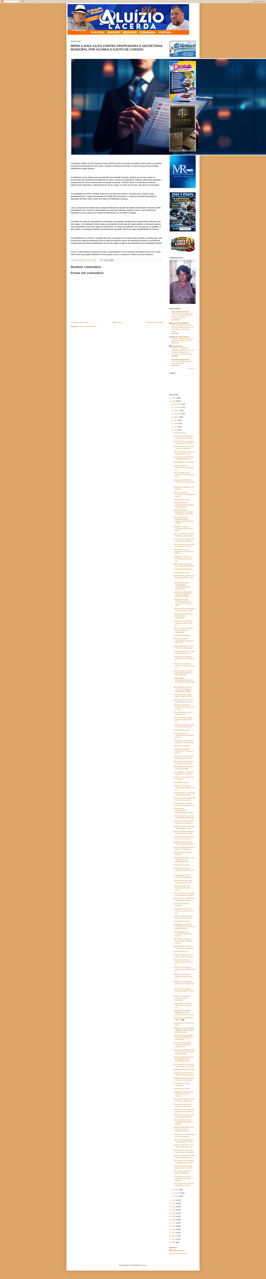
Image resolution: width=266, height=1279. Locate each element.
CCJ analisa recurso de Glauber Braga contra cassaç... (182, 1178)
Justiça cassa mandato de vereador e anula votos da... (183, 623)
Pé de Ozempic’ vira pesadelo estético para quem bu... (183, 934)
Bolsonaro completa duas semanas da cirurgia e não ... (184, 983)
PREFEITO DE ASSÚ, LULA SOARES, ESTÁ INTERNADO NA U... (184, 860)
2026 (174, 398)
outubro (177, 410)
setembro (177, 414)
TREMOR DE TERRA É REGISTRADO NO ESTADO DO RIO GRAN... (184, 1012)
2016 (174, 1226)
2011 (174, 1242)
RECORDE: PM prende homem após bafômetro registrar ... (183, 941)
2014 (174, 1233)
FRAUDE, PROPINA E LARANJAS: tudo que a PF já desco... (184, 707)
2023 (174, 1203)
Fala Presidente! (180, 433)
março (176, 1190)
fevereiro (177, 1193)
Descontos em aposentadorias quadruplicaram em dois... (184, 810)
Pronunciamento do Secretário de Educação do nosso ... (184, 494)
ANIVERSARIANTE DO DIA (184, 1070)
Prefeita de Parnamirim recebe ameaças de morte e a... (184, 666)
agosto (176, 417)
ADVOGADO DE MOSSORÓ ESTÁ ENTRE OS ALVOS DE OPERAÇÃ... (184, 1052)
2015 (174, 1229)
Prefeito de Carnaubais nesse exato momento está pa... (184, 788)
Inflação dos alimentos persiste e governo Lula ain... (183, 976)
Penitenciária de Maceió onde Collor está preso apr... (183, 1005)
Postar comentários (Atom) (87, 326)
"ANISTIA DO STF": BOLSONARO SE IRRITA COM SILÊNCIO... (184, 505)
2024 (174, 1200)
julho (176, 420)
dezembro (178, 404)
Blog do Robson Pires (180, 312)
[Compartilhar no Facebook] (111, 260)
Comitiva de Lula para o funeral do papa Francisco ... (184, 991)
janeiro (176, 1196)
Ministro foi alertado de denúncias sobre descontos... (182, 998)
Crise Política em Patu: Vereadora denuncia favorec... (182, 888)
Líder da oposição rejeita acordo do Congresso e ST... (183, 719)
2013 (174, 1236)
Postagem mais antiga (154, 322)
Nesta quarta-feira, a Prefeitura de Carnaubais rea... (184, 467)
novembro (178, 407)
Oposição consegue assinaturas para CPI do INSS (183, 528)
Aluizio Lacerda (177, 1250)
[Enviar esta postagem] (100, 260)
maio (176, 427)
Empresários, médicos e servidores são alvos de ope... (183, 559)
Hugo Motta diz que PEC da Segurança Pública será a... (184, 578)
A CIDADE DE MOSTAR (183, 569)
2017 (174, 1223)
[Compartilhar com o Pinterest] (113, 260)
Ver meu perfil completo (178, 1253)
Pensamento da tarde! (182, 500)
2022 (174, 1207)
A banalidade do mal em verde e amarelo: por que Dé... (183, 911)
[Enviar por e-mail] (105, 260)
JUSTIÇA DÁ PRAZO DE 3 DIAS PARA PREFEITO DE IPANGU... (184, 1037)
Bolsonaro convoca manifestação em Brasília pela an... (184, 735)
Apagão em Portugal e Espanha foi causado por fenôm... (183, 751)
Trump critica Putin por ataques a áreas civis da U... (183, 962)
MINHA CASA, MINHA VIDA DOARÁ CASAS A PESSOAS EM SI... (184, 1129)
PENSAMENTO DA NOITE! (184, 462)
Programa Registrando (181, 359)
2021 (174, 1210)
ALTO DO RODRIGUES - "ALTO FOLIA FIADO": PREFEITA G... (183, 1045)
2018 (174, 1220)
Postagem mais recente (80, 322)
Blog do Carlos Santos (180, 337)
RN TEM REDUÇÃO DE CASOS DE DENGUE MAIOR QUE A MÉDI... (183, 689)
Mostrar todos (191, 368)
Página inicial (117, 322)
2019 (174, 1216)
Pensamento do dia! (181, 782)
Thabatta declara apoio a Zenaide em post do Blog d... (184, 658)
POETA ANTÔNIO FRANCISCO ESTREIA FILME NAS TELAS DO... (184, 512)
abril (175, 430)
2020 (174, 1213)
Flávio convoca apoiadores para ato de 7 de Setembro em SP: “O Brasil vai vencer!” (182, 316)
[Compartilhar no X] (109, 260)
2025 (174, 401)
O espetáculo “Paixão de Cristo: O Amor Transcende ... (184, 482)
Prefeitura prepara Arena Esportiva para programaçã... (183, 616)
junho (176, 423)
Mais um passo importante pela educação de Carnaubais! (183, 630)
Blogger (144, 1265)
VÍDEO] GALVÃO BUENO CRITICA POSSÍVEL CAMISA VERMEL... (183, 594)
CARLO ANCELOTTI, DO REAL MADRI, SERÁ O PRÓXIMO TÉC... (183, 673)
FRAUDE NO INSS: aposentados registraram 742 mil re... (183, 641)
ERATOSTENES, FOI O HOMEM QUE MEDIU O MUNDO (183, 1122)
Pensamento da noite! (182, 572)
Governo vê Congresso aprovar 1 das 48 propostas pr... (184, 969)
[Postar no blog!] (107, 260)
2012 (174, 1239)
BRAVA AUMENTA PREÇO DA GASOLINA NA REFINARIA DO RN (184, 1059)
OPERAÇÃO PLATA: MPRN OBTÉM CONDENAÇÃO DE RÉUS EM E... (184, 1030)
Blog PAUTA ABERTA (180, 323)
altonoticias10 (177, 346)
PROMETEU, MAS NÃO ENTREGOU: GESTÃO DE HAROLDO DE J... (184, 926)
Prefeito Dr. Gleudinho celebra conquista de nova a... (184, 870)
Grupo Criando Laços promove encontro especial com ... (184, 475)
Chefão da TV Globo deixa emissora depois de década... (183, 1094)
